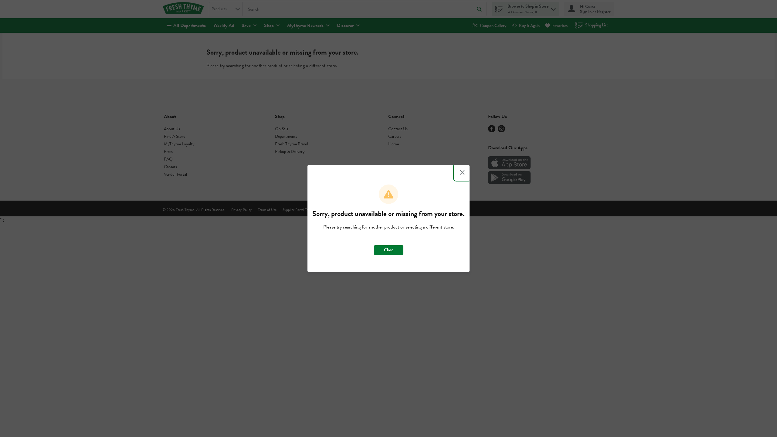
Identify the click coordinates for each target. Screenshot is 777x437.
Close (388, 250)
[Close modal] (462, 172)
